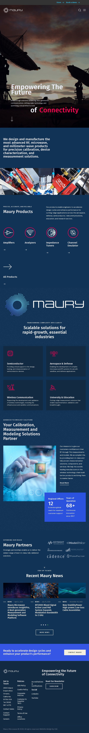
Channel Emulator (73, 244)
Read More (64, 483)
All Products (10, 276)
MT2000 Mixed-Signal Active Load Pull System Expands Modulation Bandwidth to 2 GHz (19, 610)
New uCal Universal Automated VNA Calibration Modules (73, 607)
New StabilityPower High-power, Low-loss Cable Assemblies (46, 607)
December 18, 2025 (48, 602)
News (10, 602)
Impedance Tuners (52, 244)
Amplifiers (9, 242)
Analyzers (30, 242)
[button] (84, 10)
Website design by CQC (49, 729)
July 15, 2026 (19, 602)
